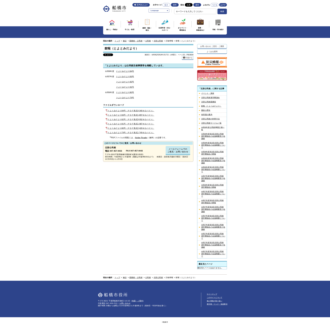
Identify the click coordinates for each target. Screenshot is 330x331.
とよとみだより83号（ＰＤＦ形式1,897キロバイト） (131, 115)
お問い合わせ (125, 303)
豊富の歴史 (206, 110)
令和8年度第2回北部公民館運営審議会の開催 (212, 153)
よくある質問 (212, 51)
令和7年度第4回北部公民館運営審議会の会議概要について (213, 218)
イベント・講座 (207, 93)
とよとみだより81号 (125, 87)
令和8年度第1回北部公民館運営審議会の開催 (212, 186)
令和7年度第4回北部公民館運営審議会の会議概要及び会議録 (213, 209)
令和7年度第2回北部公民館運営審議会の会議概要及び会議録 (213, 245)
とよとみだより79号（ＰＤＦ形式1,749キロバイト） (131, 132)
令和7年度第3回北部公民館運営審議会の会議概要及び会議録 (213, 227)
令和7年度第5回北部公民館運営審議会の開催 (212, 202)
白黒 (189, 5)
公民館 (148, 41)
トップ (117, 41)
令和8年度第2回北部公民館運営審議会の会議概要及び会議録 (213, 136)
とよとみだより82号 (125, 82)
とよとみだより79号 (125, 98)
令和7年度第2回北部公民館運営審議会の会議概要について (213, 254)
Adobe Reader (141, 137)
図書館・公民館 (136, 41)
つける (214, 5)
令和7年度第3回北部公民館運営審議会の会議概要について (213, 236)
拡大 (166, 5)
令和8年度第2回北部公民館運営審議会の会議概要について (213, 145)
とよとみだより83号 (125, 76)
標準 (175, 5)
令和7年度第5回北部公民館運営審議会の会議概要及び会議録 (213, 178)
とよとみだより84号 (125, 71)
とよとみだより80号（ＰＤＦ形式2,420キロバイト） (131, 128)
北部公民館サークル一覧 (211, 123)
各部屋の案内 (206, 115)
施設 (125, 41)
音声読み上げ (142, 5)
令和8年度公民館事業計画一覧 (212, 128)
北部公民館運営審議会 (210, 98)
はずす (223, 5)
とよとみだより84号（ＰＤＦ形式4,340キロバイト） (131, 111)
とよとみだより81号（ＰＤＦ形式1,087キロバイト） (131, 124)
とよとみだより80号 (125, 92)
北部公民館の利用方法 (210, 119)
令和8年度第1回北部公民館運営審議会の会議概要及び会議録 (213, 160)
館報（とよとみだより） (211, 106)
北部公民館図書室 (208, 102)
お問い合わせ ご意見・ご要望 (212, 46)
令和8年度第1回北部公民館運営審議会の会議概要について (213, 169)
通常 (197, 5)
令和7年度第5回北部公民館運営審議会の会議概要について (213, 194)
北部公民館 (158, 41)
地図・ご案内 (137, 301)
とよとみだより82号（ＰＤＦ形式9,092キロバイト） (131, 119)
